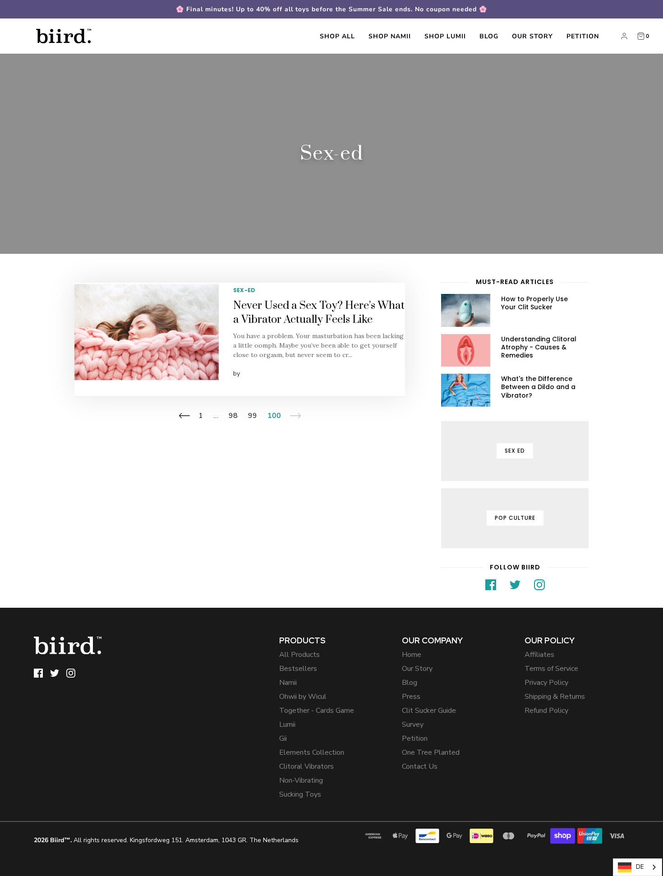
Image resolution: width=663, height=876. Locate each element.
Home (411, 655)
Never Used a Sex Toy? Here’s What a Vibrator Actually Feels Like (319, 312)
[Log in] (624, 36)
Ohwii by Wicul (303, 697)
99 (252, 416)
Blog (488, 36)
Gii (283, 738)
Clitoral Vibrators (306, 766)
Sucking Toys (300, 794)
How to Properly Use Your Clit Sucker (534, 303)
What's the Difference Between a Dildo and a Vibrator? (538, 386)
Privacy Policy (546, 683)
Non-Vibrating (301, 780)
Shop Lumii (445, 36)
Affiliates (539, 655)
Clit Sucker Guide (429, 710)
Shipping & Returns (555, 697)
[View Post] (146, 332)
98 (233, 416)
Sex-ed (244, 290)
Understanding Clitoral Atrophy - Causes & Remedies (538, 347)
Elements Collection (311, 752)
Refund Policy (546, 710)
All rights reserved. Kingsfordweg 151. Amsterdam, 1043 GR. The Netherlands (166, 840)
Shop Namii (389, 36)
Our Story (532, 36)
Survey (413, 724)
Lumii (287, 724)
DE (640, 867)
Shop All (337, 36)
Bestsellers (298, 669)
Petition (582, 36)
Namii (288, 683)
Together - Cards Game (316, 710)
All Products (299, 655)
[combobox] (637, 867)
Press (411, 697)
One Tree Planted (431, 752)
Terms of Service (551, 669)
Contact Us (419, 766)
